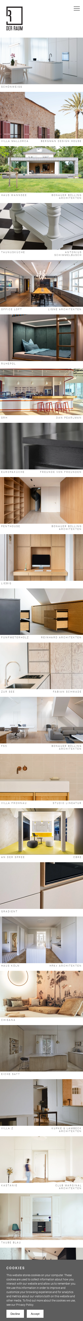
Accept (35, 1313)
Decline (15, 1313)
